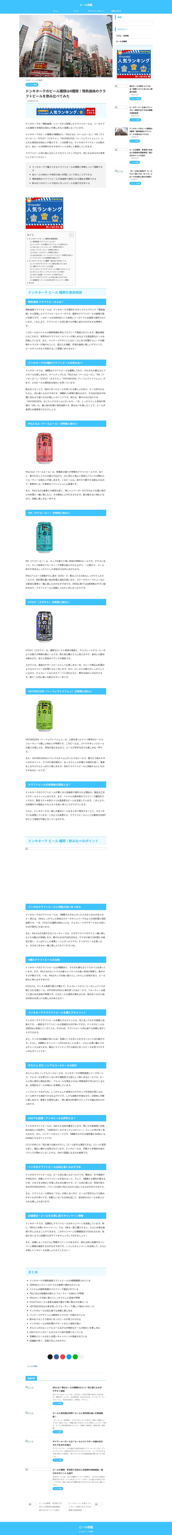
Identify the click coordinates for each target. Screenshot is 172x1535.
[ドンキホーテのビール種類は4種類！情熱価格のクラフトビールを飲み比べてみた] (69, 1356)
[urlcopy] (81, 1356)
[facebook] (56, 1356)
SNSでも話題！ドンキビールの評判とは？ (48, 274)
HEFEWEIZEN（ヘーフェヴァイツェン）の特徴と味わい (53, 255)
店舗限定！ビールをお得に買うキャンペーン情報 (50, 280)
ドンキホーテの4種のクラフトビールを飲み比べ (50, 244)
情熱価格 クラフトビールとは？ (44, 241)
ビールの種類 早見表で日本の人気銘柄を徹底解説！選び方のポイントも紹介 (140, 152)
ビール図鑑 (86, 5)
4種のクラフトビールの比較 (43, 266)
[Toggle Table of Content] (70, 235)
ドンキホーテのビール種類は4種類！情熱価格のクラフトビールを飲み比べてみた (140, 131)
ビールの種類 (32, 1366)
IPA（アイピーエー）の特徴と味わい (46, 250)
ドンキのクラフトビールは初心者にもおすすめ (50, 277)
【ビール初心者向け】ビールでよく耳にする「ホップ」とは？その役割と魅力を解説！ (140, 174)
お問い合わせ (116, 11)
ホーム (55, 11)
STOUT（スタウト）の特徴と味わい (46, 252)
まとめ (31, 282)
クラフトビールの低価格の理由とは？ (46, 258)
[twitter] (50, 1356)
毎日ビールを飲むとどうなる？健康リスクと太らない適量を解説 (140, 89)
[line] (75, 1356)
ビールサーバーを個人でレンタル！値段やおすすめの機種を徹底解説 (140, 110)
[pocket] (62, 1356)
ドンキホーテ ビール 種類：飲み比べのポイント (47, 260)
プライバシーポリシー (96, 11)
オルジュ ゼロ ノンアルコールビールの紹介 (48, 272)
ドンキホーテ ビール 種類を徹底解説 (43, 238)
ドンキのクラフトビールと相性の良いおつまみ (50, 263)
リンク (75, 11)
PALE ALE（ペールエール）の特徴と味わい (48, 247)
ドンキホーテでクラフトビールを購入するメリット (51, 269)
